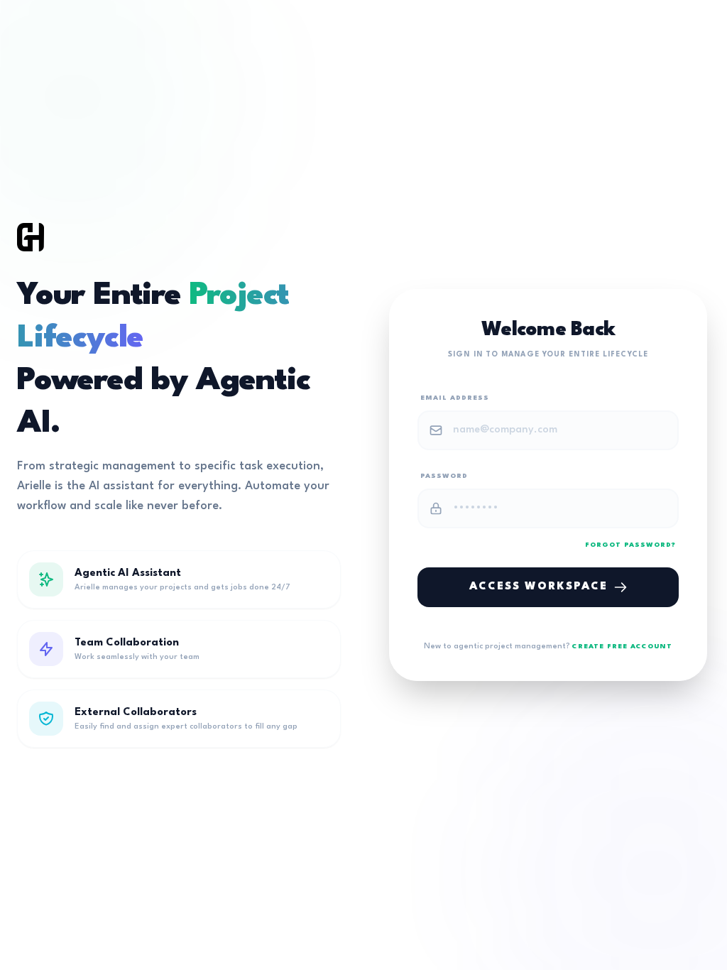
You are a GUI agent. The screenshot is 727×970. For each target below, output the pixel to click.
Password (444, 476)
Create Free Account (622, 646)
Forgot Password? (630, 545)
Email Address (454, 398)
